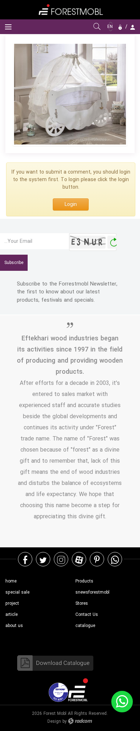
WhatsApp (115, 559)
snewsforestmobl (92, 592)
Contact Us (86, 614)
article (11, 614)
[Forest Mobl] (70, 9)
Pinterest (97, 559)
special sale (17, 592)
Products (84, 581)
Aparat (79, 559)
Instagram (61, 559)
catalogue (85, 625)
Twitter (43, 559)
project (12, 603)
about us (14, 625)
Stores (81, 603)
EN (110, 26)
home (11, 581)
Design (54, 721)
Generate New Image (113, 242)
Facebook (25, 559)
